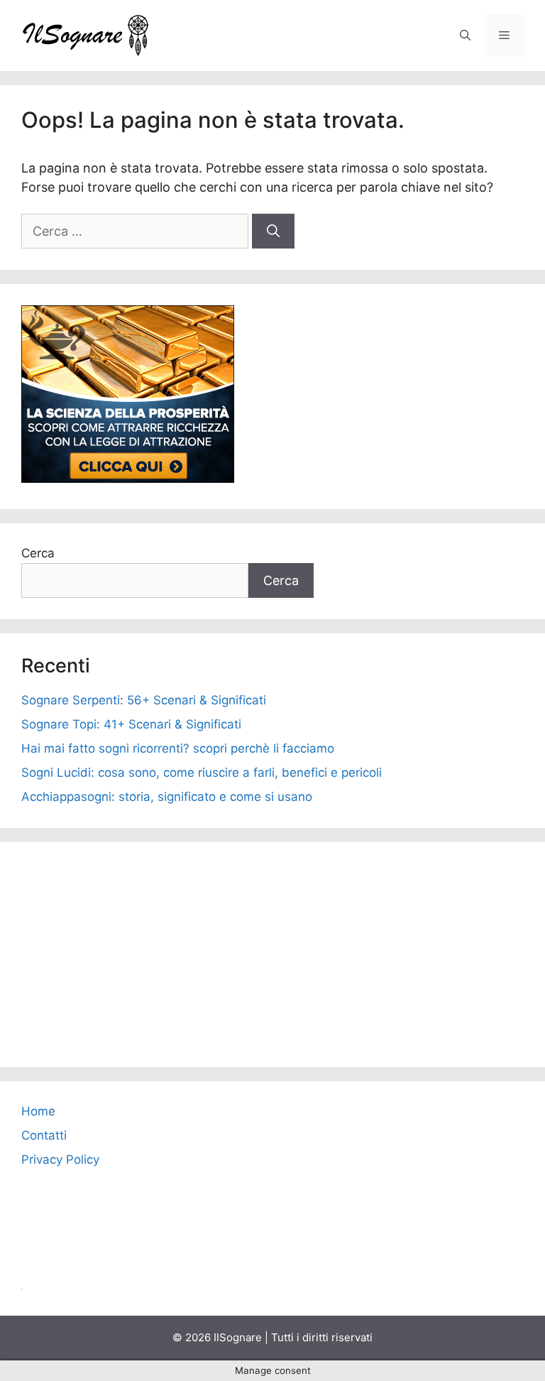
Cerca (38, 553)
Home (38, 1111)
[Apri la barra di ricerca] (465, 35)
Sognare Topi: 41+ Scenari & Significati (131, 724)
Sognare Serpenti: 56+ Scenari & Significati (143, 700)
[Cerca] (273, 231)
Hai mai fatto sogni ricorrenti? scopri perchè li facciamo (177, 748)
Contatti (44, 1135)
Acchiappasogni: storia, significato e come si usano (166, 797)
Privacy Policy (60, 1159)
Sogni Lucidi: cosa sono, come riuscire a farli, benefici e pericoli (201, 772)
